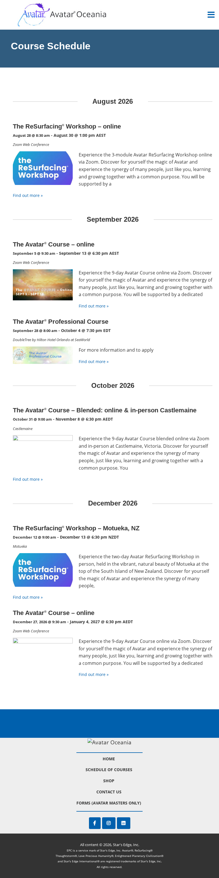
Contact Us (108, 792)
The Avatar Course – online (53, 244)
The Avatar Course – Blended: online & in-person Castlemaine (104, 410)
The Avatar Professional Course (60, 321)
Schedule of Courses (109, 769)
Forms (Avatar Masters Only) (108, 803)
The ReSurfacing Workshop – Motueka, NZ (76, 528)
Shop (108, 780)
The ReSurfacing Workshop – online (67, 126)
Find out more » (28, 195)
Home (109, 758)
